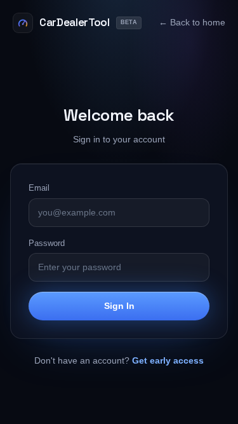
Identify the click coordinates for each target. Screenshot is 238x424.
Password (47, 243)
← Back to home (192, 22)
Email (39, 188)
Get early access (168, 360)
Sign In (119, 306)
